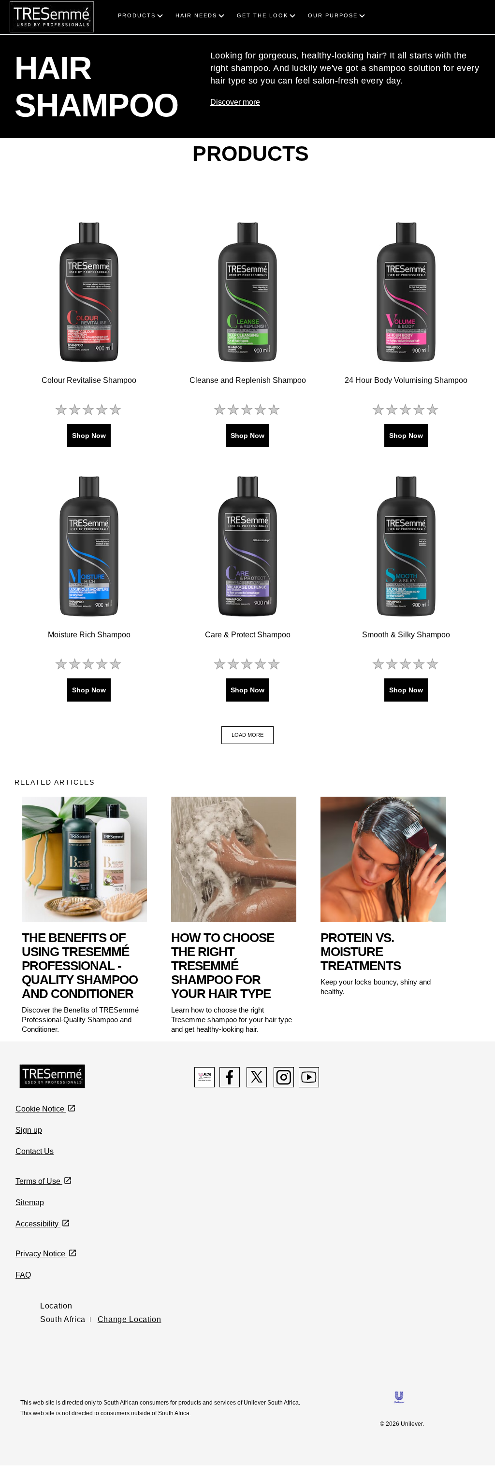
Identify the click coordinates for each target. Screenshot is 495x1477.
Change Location (129, 1319)
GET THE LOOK (262, 15)
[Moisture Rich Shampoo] (89, 546)
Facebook (229, 1077)
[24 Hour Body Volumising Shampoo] (406, 292)
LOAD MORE (247, 735)
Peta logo (204, 1077)
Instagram (284, 1077)
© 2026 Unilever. (402, 1424)
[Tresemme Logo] (52, 1075)
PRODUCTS (137, 15)
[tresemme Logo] (52, 16)
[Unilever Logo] (399, 1397)
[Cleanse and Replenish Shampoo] (247, 292)
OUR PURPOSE (333, 15)
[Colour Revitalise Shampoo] (89, 292)
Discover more (235, 102)
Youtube (309, 1077)
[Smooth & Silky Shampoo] (406, 546)
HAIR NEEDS (196, 15)
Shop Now (89, 435)
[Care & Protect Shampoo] (247, 546)
